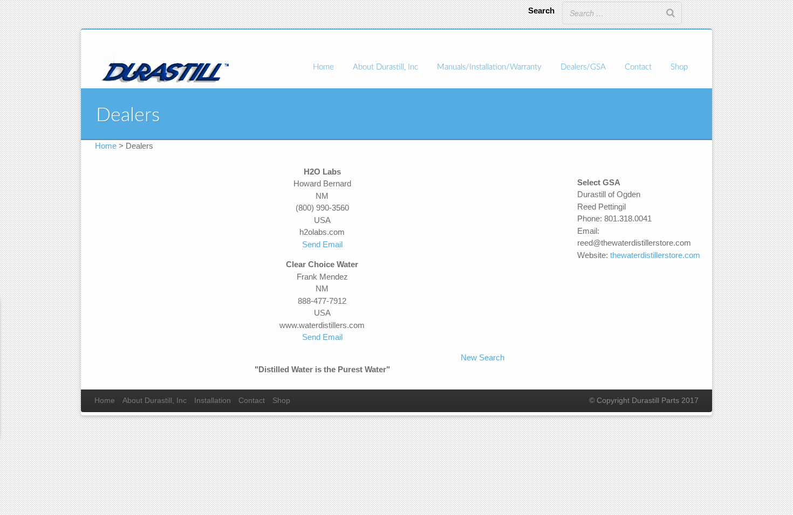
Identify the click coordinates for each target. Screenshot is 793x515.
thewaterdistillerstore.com (655, 255)
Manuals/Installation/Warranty (489, 67)
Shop (679, 67)
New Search (482, 357)
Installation (212, 400)
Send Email (322, 244)
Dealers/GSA (583, 67)
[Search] (670, 13)
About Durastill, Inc (385, 67)
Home (323, 67)
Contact (638, 67)
